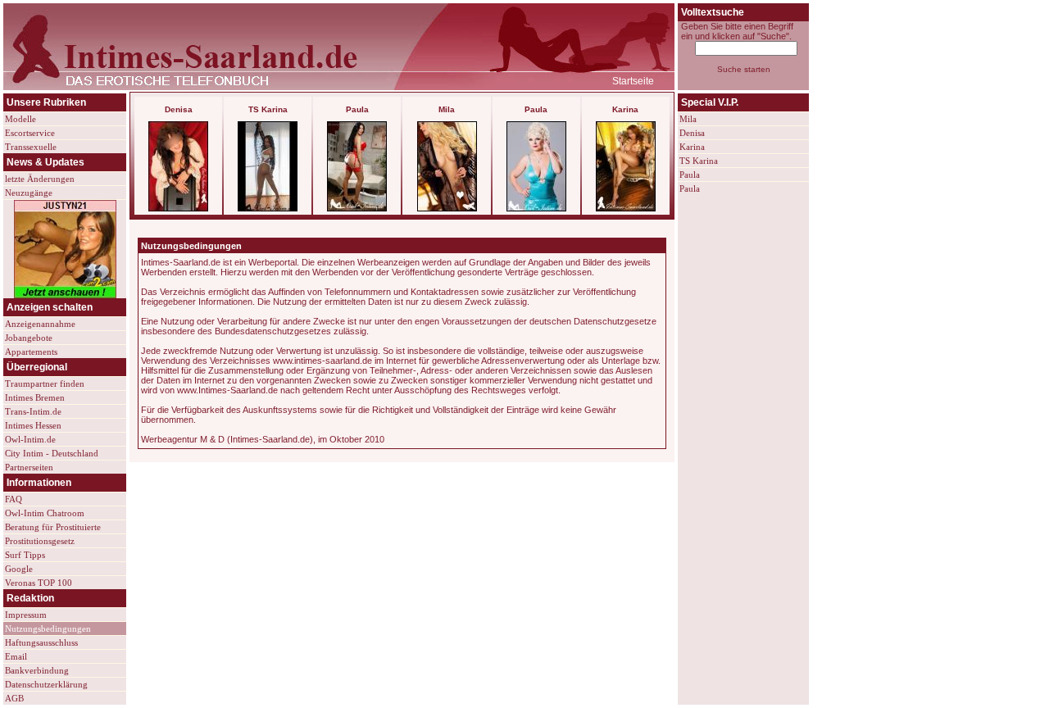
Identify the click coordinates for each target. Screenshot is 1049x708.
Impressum (26, 615)
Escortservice (30, 133)
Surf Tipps (25, 555)
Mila (688, 119)
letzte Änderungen (40, 179)
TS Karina (698, 161)
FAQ (13, 499)
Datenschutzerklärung (46, 684)
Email (16, 656)
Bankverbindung (37, 670)
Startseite (633, 81)
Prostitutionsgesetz (40, 541)
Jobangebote (28, 338)
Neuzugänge (28, 192)
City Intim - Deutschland (51, 453)
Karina (692, 147)
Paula (689, 174)
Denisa (692, 133)
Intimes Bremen (35, 397)
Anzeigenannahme (40, 324)
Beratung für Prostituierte (53, 527)
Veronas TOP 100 (38, 583)
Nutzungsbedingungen (48, 628)
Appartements (31, 351)
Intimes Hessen (33, 425)
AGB (14, 698)
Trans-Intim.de (33, 411)
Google (19, 569)
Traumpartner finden (44, 383)
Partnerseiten (29, 467)
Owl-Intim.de (30, 439)
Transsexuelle (31, 147)
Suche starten (743, 69)
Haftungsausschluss (41, 642)
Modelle (20, 119)
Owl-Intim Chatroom (44, 513)
